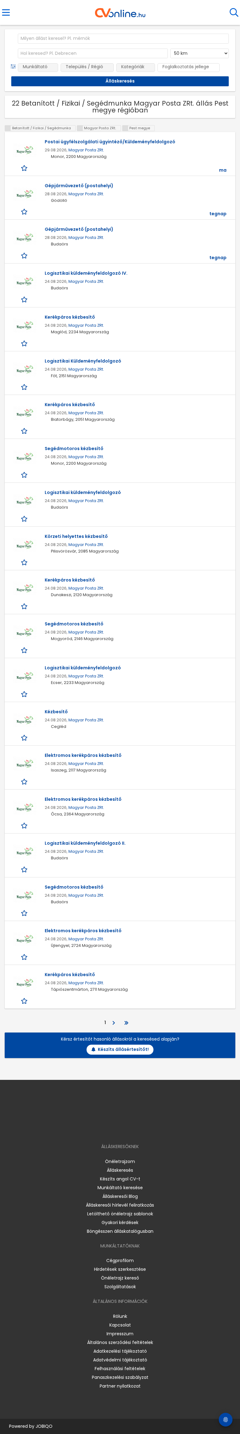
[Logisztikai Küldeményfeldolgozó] (24, 369)
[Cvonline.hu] (120, 10)
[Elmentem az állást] (25, 167)
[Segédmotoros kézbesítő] (24, 457)
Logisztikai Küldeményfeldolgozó (83, 361)
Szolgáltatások (120, 1287)
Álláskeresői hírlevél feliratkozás (120, 1205)
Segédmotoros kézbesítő (74, 448)
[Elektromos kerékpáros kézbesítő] (24, 764)
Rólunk (120, 1316)
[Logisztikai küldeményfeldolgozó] (24, 501)
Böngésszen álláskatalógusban (120, 1231)
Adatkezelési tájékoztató (120, 1351)
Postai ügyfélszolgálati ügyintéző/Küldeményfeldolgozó (110, 142)
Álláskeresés (120, 1170)
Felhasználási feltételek (120, 1368)
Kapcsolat (120, 1325)
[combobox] (123, 39)
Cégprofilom (120, 1260)
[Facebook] (105, 1129)
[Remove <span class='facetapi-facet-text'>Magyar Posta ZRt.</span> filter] (80, 128)
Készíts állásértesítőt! (123, 1049)
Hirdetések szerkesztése (120, 1269)
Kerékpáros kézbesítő (70, 317)
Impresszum (120, 1334)
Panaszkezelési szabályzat (120, 1377)
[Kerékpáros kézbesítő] (24, 325)
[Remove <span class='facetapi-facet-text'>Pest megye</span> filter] (125, 128)
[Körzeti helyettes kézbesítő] (24, 545)
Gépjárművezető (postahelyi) (79, 186)
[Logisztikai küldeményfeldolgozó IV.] (24, 281)
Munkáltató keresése (120, 1188)
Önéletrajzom (120, 1161)
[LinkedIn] (126, 1129)
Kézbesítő (56, 712)
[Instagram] (116, 1129)
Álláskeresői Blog (120, 1196)
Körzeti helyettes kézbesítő (76, 536)
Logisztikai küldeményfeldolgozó (83, 492)
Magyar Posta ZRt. (86, 150)
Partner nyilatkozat (120, 1386)
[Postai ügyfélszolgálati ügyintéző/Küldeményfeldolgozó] (24, 150)
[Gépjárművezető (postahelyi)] (24, 194)
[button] (14, 66)
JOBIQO (44, 1426)
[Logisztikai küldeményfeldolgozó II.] (24, 851)
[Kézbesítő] (24, 720)
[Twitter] (135, 1129)
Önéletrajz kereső (120, 1278)
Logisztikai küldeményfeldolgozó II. (85, 843)
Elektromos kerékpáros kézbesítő (83, 755)
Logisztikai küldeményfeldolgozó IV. (86, 273)
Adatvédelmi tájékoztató (120, 1360)
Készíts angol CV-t (120, 1179)
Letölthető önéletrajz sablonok (120, 1214)
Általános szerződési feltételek (120, 1342)
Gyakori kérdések (120, 1222)
